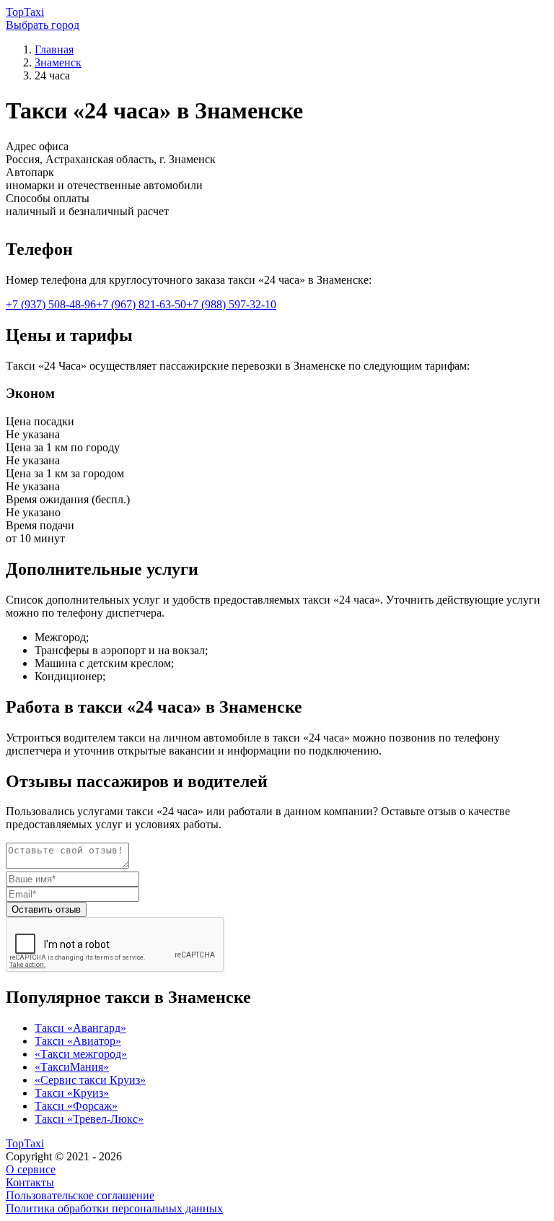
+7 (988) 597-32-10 (231, 304)
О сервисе (31, 1169)
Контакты (30, 1182)
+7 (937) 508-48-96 (51, 304)
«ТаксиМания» (72, 1067)
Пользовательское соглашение (80, 1195)
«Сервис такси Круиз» (90, 1080)
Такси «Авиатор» (78, 1041)
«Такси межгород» (81, 1054)
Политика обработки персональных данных (114, 1208)
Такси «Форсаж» (76, 1106)
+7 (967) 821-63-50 (141, 304)
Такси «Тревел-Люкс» (89, 1119)
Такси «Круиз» (72, 1093)
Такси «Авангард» (80, 1028)
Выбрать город (42, 25)
